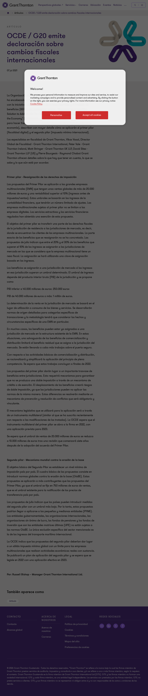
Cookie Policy (36, 104)
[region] (75, 97)
